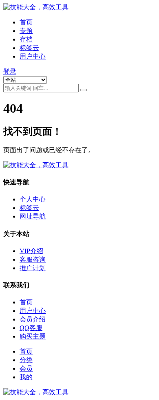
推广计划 (33, 267)
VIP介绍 (31, 250)
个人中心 (33, 199)
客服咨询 (33, 259)
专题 (26, 30)
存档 (26, 39)
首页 (26, 22)
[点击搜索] (83, 90)
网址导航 (33, 216)
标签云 (29, 47)
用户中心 (33, 56)
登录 (9, 71)
